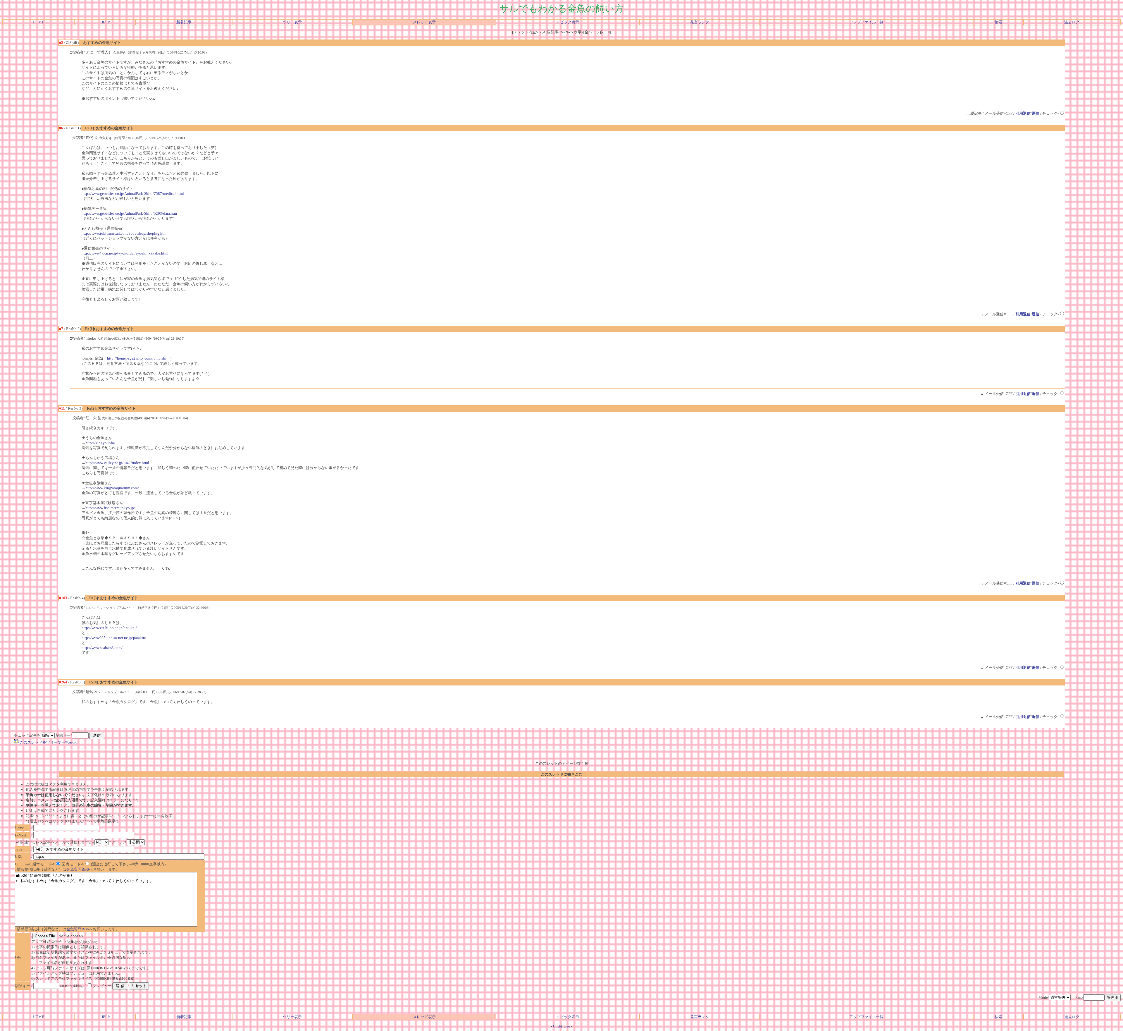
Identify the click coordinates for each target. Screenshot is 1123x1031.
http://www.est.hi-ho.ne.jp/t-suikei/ (109, 628)
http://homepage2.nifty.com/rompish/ (136, 358)
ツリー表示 (292, 22)
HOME (38, 22)
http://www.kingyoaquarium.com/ (112, 488)
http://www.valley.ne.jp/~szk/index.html (117, 462)
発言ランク (699, 22)
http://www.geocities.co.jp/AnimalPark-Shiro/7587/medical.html (133, 193)
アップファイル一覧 (866, 22)
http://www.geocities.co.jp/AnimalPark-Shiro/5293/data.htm (129, 213)
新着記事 (184, 22)
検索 (998, 22)
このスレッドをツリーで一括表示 (48, 742)
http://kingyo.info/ (100, 443)
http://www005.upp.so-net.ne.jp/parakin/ (114, 637)
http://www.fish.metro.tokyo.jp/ (110, 508)
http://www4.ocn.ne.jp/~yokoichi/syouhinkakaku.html (125, 253)
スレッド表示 (424, 22)
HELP (105, 22)
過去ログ (1071, 22)
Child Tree (561, 1026)
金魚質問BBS (77, 869)
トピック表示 (567, 22)
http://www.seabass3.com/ (102, 647)
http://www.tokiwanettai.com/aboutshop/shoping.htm (124, 233)
